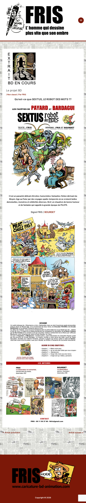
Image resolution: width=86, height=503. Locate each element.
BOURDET (49, 212)
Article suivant (76, 432)
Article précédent (11, 432)
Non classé (12, 94)
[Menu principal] (81, 20)
